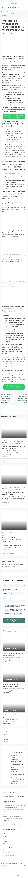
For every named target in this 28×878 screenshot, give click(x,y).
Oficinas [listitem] (6, 741)
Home (4, 11)
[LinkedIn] (15, 875)
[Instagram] (12, 875)
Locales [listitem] (6, 739)
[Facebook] (10, 875)
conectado (17, 564)
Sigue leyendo (5, 456)
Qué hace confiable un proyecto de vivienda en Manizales (13, 447)
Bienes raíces (10, 11)
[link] (14, 642)
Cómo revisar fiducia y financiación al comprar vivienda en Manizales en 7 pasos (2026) (14, 539)
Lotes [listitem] (5, 736)
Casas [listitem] (5, 734)
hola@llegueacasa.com (10, 855)
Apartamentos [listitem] (8, 731)
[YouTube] (18, 875)
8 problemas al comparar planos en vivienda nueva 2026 (13, 493)
